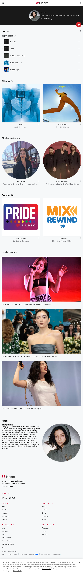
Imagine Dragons (58, 15)
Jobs (3, 547)
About (3, 528)
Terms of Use (45, 554)
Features (45, 510)
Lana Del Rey (49, 15)
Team (12, 48)
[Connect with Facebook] (3, 498)
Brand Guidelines (7, 538)
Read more (6, 448)
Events (44, 513)
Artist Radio (5, 516)
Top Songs (7, 35)
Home (44, 531)
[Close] (79, 562)
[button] (78, 24)
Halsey (29, 184)
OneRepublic (67, 184)
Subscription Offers (8, 544)
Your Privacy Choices (27, 554)
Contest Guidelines (8, 541)
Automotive (45, 528)
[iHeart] (41, 3)
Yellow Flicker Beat (17, 55)
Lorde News (8, 252)
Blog (3, 534)
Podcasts (5, 513)
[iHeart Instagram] (10, 498)
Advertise (5, 531)
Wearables (45, 534)
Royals (13, 41)
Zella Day (23, 184)
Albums (6, 81)
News (43, 506)
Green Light (14, 69)
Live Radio (5, 510)
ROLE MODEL (68, 15)
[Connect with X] (6, 498)
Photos (44, 519)
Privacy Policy (12, 554)
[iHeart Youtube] (13, 498)
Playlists (4, 519)
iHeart (3, 506)
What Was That (16, 62)
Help (3, 554)
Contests (45, 516)
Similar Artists (10, 138)
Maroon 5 (53, 184)
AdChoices (56, 554)
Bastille (59, 184)
